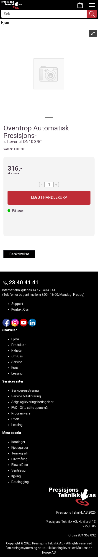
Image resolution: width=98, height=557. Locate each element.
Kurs (14, 368)
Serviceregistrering (25, 390)
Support (17, 304)
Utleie (15, 419)
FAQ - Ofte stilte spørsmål (29, 407)
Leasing (17, 373)
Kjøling (16, 476)
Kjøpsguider (19, 447)
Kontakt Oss (20, 309)
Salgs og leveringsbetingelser (32, 402)
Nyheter (17, 350)
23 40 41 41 (24, 282)
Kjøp (49, 198)
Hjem (5, 22)
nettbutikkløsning (50, 548)
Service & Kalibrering (26, 396)
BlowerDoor (19, 465)
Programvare (21, 413)
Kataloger (18, 442)
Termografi (19, 453)
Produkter (18, 345)
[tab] (19, 254)
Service (16, 362)
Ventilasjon (19, 470)
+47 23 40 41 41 (44, 290)
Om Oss (17, 356)
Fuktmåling (19, 459)
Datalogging (20, 482)
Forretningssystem (19, 548)
